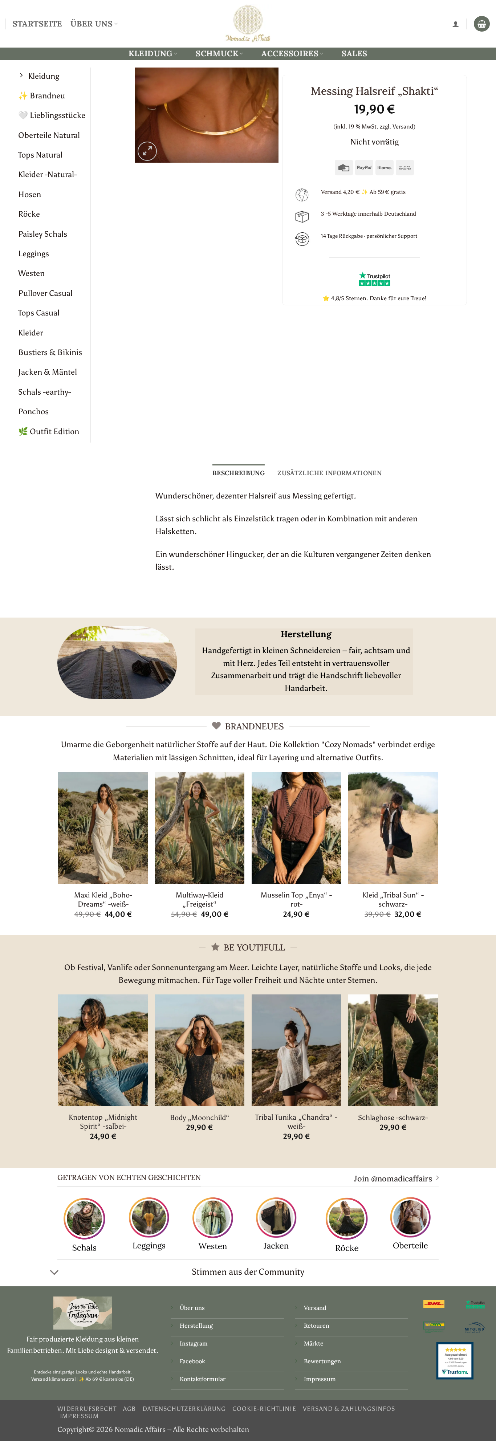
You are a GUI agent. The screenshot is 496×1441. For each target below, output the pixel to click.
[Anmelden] (455, 24)
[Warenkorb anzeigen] (482, 24)
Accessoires (289, 53)
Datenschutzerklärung (184, 1408)
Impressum (320, 1379)
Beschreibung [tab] (238, 473)
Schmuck (217, 53)
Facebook (192, 1361)
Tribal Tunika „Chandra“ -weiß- (296, 1122)
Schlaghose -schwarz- (393, 1117)
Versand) (404, 126)
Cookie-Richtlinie (264, 1408)
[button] (147, 151)
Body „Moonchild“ (199, 1117)
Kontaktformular (202, 1379)
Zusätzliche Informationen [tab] (329, 473)
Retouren (316, 1325)
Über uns (192, 1307)
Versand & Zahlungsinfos (349, 1408)
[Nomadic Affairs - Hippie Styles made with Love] (248, 24)
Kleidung (150, 53)
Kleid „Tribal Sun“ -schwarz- (393, 899)
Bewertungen (322, 1361)
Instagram (194, 1343)
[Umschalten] (54, 1272)
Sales (354, 53)
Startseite (37, 24)
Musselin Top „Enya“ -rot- (296, 899)
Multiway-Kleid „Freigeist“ (199, 899)
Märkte (314, 1343)
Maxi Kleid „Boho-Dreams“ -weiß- (103, 899)
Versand (315, 1307)
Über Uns (91, 24)
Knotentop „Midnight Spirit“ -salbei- (103, 1122)
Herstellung (196, 1325)
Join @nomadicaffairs (393, 1178)
